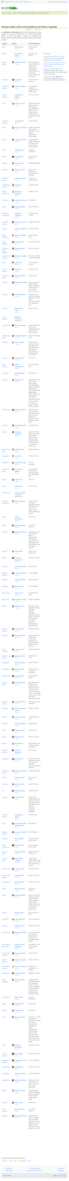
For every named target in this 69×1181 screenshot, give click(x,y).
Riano (4, 823)
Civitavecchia (6, 325)
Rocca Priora (6, 869)
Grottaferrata (6, 493)
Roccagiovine (6, 882)
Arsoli (4, 150)
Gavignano (5, 456)
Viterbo (29, 1161)
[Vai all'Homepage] (10, 8)
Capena (4, 207)
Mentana (4, 635)
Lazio (14, 13)
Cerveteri (5, 282)
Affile (3, 47)
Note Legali (8, 1168)
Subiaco (4, 1010)
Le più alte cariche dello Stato (53, 68)
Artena (4, 157)
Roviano (4, 913)
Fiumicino (5, 380)
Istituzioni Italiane (34, 1168)
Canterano (5, 200)
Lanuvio (4, 551)
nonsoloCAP (14, 2)
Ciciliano (4, 308)
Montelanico (6, 669)
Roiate (4, 889)
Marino (4, 606)
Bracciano (5, 170)
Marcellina (5, 599)
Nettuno (4, 743)
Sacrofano (5, 919)
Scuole (60, 2)
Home (4, 13)
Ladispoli (5, 532)
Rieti (15, 1161)
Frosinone (4, 1161)
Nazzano (4, 724)
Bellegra (4, 163)
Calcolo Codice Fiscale (24, 2)
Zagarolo (5, 1116)
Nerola (4, 737)
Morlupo (4, 717)
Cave (3, 263)
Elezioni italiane (51, 76)
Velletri (4, 1090)
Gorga (4, 486)
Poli (3, 791)
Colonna (4, 358)
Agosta (4, 54)
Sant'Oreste (5, 973)
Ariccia (4, 140)
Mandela (4, 580)
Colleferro (5, 342)
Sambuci (5, 926)
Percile (4, 777)
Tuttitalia (7, 2)
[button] (61, 1175)
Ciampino (5, 294)
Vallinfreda (5, 1074)
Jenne (4, 517)
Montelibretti (6, 676)
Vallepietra (5, 1067)
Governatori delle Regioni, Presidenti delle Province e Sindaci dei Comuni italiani (55, 64)
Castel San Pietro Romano (5, 250)
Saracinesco (6, 997)
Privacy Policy (9, 1170)
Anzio (3, 103)
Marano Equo (6, 593)
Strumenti (61, 1168)
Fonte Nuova (6, 410)
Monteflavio (5, 663)
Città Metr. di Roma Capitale (27, 13)
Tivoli (3, 1017)
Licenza (4, 566)
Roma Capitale (21, 1161)
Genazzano (5, 463)
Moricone (5, 708)
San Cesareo (6, 932)
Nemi (3, 730)
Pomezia (4, 797)
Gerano (4, 479)
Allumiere (5, 80)
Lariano (4, 558)
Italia (9, 13)
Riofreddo (5, 839)
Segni (4, 1004)
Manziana (5, 586)
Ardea (4, 128)
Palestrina (5, 759)
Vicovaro (4, 1103)
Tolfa (3, 1045)
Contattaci (61, 1170)
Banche (65, 2)
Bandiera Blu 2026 (52, 2)
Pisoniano (5, 784)
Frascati (4, 432)
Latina (10, 1161)
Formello (5, 425)
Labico (4, 525)
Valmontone (6, 1080)
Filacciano (5, 373)
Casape (4, 229)
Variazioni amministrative (34, 1170)
